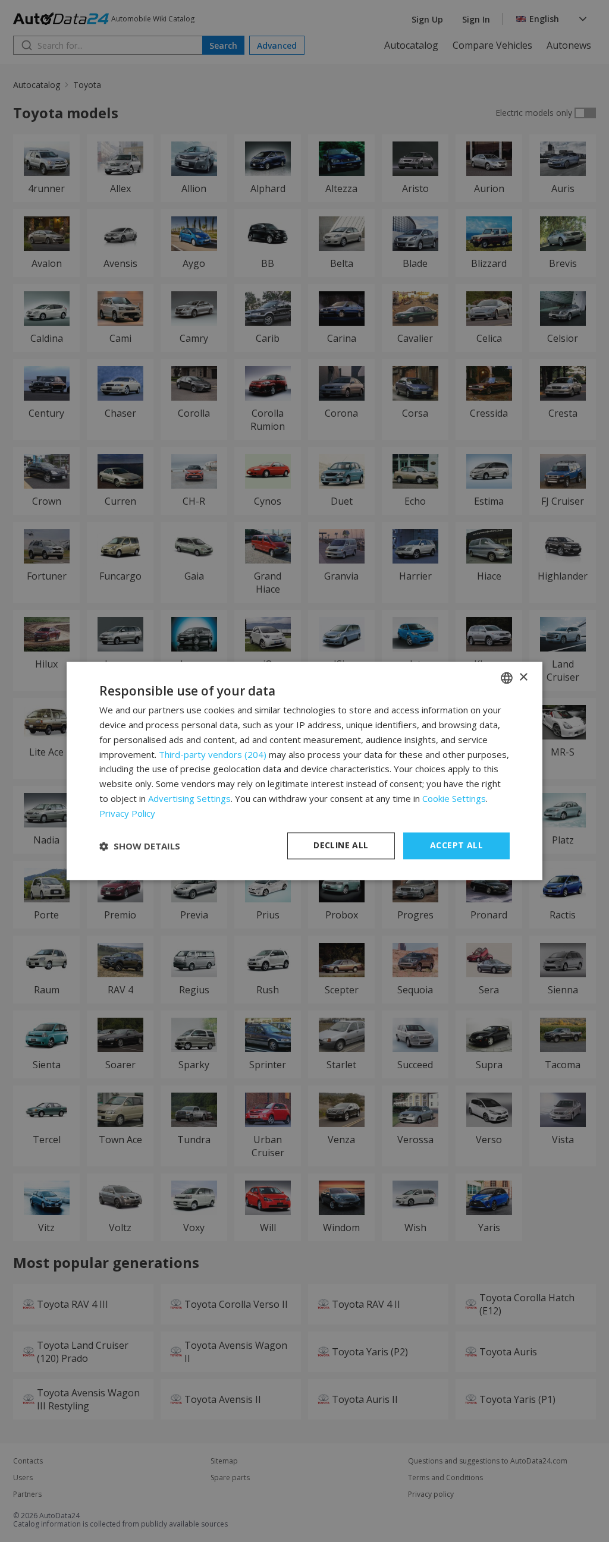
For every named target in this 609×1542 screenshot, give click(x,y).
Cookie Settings (454, 798)
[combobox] (507, 678)
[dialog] (304, 771)
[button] (139, 845)
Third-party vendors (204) (212, 754)
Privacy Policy (127, 813)
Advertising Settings (189, 798)
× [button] (523, 677)
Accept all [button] (456, 845)
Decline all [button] (340, 845)
